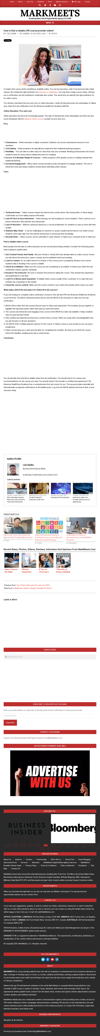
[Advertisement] (50, 132)
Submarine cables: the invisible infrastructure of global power (81, 500)
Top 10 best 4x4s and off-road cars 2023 (32, 585)
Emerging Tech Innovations (60, 497)
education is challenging (48, 92)
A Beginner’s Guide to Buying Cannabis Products (32, 588)
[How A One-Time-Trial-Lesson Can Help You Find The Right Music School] (18, 525)
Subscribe (10, 723)
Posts (54, 34)
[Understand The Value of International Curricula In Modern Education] (80, 525)
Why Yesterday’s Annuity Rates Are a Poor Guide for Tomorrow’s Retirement (16, 500)
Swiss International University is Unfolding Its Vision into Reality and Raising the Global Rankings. (48, 537)
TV (47, 493)
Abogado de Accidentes (13, 1020)
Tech (69, 493)
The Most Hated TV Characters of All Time (36, 499)
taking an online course (33, 119)
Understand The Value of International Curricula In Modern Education (78, 537)
